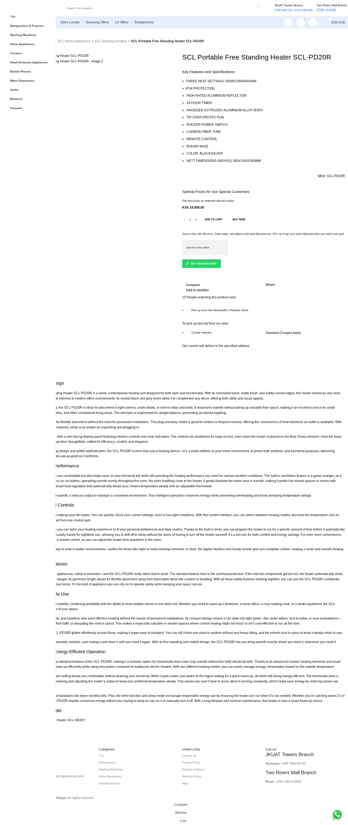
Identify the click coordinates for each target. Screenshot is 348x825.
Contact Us (189, 755)
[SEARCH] (258, 5)
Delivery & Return (193, 769)
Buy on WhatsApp (204, 263)
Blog (185, 783)
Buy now (239, 219)
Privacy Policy (191, 762)
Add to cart (213, 219)
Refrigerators (107, 762)
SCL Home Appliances (74, 41)
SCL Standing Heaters (110, 41)
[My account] (288, 22)
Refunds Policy (191, 776)
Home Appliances (110, 776)
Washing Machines (111, 769)
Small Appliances (109, 783)
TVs (101, 755)
